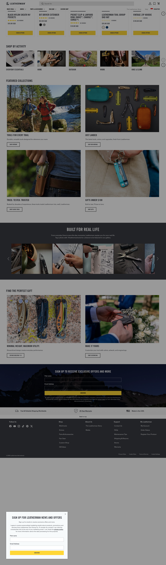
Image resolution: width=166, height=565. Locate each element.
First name (13, 536)
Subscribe (37, 553)
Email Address (14, 544)
